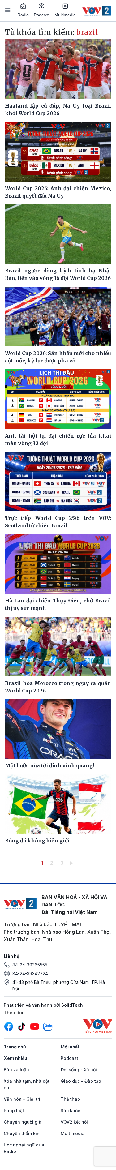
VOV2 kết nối (74, 1122)
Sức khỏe (70, 1110)
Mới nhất (70, 1046)
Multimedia (65, 14)
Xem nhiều (15, 1058)
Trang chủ (15, 1046)
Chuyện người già (22, 1122)
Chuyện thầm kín (22, 1133)
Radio (23, 14)
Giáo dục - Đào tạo (81, 1081)
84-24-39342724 (30, 973)
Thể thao (70, 1099)
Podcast (41, 14)
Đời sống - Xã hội (79, 1069)
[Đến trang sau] (72, 863)
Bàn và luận (16, 1069)
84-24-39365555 (29, 964)
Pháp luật (14, 1110)
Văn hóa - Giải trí (22, 1099)
